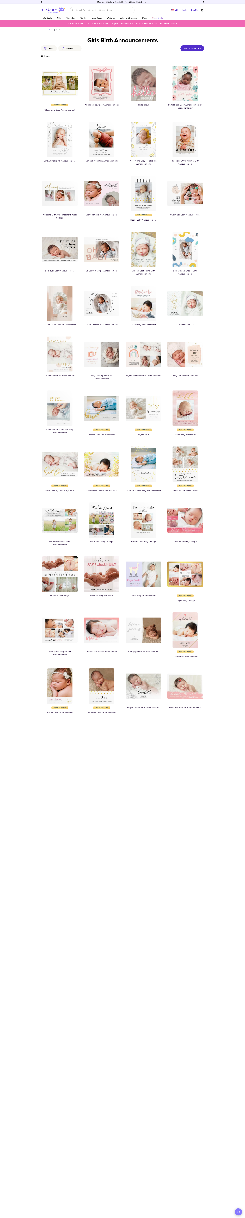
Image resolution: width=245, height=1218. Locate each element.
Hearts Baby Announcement (143, 219)
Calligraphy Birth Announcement (143, 651)
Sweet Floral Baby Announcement (101, 490)
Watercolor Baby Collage (185, 541)
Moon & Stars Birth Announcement (102, 324)
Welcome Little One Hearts (185, 490)
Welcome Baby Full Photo (101, 595)
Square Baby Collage (59, 595)
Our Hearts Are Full (185, 324)
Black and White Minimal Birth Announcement (185, 162)
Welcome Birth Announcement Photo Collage (60, 216)
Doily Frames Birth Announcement (102, 214)
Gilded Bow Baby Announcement (59, 109)
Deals (144, 17)
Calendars (70, 17)
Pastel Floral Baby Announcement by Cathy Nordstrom (185, 106)
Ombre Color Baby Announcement (101, 651)
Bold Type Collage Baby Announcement (60, 653)
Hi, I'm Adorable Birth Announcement (143, 375)
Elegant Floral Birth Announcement (143, 707)
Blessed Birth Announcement (101, 434)
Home (43, 30)
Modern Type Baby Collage (143, 541)
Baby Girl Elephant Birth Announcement (102, 377)
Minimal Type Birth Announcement (102, 160)
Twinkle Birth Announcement (59, 712)
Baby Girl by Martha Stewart (185, 375)
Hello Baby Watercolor (185, 434)
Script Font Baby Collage (101, 541)
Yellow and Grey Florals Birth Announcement (143, 162)
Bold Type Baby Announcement (59, 270)
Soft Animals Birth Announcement (59, 160)
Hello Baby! (143, 104)
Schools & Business (128, 17)
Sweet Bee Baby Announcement (185, 214)
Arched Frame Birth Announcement (59, 324)
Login (184, 10)
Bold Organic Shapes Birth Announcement (185, 272)
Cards (82, 17)
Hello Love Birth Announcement (60, 375)
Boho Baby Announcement (143, 324)
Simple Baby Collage (185, 600)
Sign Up (194, 10)
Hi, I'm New (143, 434)
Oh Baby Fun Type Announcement (101, 270)
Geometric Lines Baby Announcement (143, 490)
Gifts (59, 17)
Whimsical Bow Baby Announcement (102, 104)
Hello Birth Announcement (185, 656)
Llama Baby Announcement (143, 595)
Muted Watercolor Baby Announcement (59, 543)
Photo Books (46, 17)
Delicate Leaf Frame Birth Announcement (143, 272)
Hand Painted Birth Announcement (185, 707)
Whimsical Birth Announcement (101, 712)
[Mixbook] (53, 10)
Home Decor (96, 17)
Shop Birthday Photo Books (135, 2)
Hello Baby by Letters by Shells (59, 490)
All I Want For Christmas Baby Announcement (59, 431)
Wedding (111, 17)
